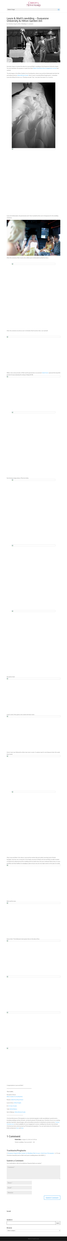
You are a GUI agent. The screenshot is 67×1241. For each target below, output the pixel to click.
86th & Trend (31, 1238)
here (17, 1128)
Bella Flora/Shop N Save (17, 1099)
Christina (10, 24)
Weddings (24, 24)
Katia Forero (45, 372)
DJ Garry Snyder (13, 1106)
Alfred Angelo (17, 1102)
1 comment (30, 24)
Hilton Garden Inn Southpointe (15, 1096)
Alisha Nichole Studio (22, 75)
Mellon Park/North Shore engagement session (45, 68)
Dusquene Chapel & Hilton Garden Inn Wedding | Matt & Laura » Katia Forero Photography (31, 1153)
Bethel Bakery (13, 1109)
